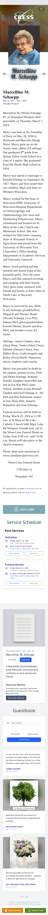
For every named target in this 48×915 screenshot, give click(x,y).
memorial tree (32, 488)
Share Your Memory (16, 698)
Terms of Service (30, 904)
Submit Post (24, 739)
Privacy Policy (17, 904)
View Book (12, 660)
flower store (31, 492)
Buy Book (25, 660)
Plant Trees (34, 553)
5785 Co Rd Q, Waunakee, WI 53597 (24, 548)
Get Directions (14, 553)
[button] (24, 795)
